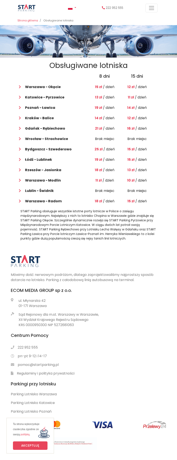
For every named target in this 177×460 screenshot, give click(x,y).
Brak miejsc (104, 138)
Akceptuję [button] (30, 445)
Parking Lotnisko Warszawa (34, 394)
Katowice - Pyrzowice (44, 97)
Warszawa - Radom (43, 201)
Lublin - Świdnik (39, 190)
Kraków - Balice (39, 118)
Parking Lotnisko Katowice (33, 402)
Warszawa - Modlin (43, 180)
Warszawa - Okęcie (43, 86)
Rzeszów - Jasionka (43, 169)
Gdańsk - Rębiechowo (45, 128)
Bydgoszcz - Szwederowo (48, 149)
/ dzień (104, 86)
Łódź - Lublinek (38, 159)
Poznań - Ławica (40, 107)
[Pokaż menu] (151, 8)
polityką (25, 434)
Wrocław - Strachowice (46, 138)
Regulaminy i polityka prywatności (45, 373)
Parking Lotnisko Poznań (31, 411)
